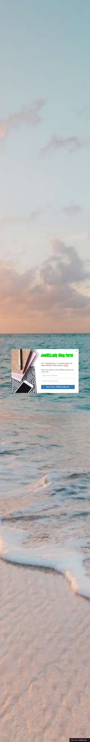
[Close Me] (76, 351)
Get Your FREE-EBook (57, 387)
